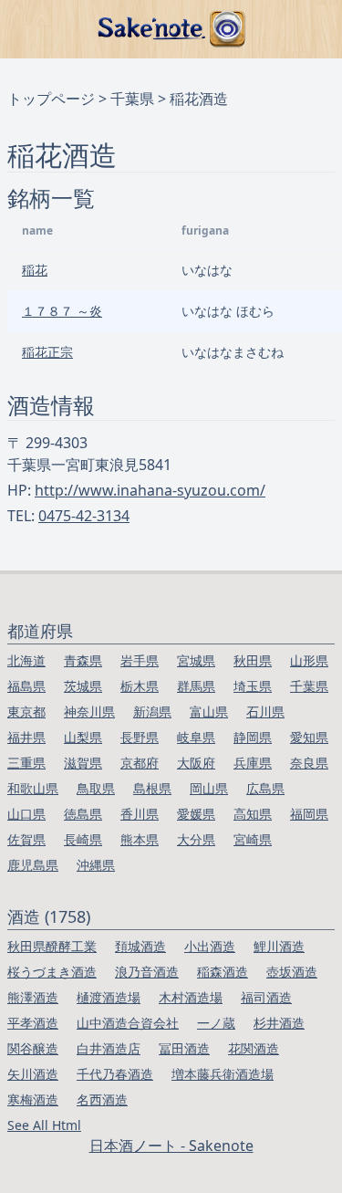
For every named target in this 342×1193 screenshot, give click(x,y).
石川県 (265, 711)
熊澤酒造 (32, 997)
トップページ (51, 99)
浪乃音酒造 (147, 971)
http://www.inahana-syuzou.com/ (150, 490)
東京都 (26, 711)
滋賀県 (83, 762)
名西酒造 (102, 1099)
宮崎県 (252, 839)
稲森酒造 (222, 971)
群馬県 (196, 686)
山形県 (309, 660)
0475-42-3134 (84, 516)
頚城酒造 (140, 946)
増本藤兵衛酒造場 (222, 1074)
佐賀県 (26, 839)
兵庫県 (252, 762)
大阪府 (196, 762)
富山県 (209, 711)
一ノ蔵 (216, 1022)
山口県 (26, 813)
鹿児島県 (32, 865)
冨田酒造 (184, 1048)
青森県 (83, 660)
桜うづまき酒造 (52, 971)
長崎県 (83, 839)
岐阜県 (196, 737)
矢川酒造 (32, 1074)
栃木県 (139, 686)
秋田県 (252, 660)
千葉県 (132, 99)
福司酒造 (266, 997)
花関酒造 (253, 1048)
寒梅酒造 (32, 1099)
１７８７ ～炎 (62, 310)
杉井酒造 (279, 1022)
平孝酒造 (32, 1022)
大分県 (196, 839)
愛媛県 (196, 813)
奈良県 (309, 762)
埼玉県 (252, 686)
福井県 (26, 737)
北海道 (26, 660)
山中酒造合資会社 (128, 1022)
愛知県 (309, 737)
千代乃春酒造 (115, 1074)
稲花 (34, 269)
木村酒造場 (191, 997)
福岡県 (309, 813)
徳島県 (83, 813)
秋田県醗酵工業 (52, 946)
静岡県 (252, 737)
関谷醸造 (32, 1048)
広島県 (265, 788)
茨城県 (83, 686)
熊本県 (139, 839)
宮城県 (196, 660)
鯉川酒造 (279, 946)
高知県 (252, 813)
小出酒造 (209, 946)
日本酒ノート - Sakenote (171, 1145)
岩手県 (139, 660)
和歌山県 (32, 788)
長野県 (139, 737)
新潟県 (152, 711)
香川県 (139, 813)
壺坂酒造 (291, 971)
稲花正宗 (47, 352)
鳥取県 (96, 788)
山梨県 (83, 737)
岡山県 (209, 788)
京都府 (139, 762)
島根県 (152, 788)
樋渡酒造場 (108, 997)
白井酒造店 (108, 1048)
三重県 (26, 762)
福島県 (26, 686)
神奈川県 (89, 711)
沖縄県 (96, 865)
